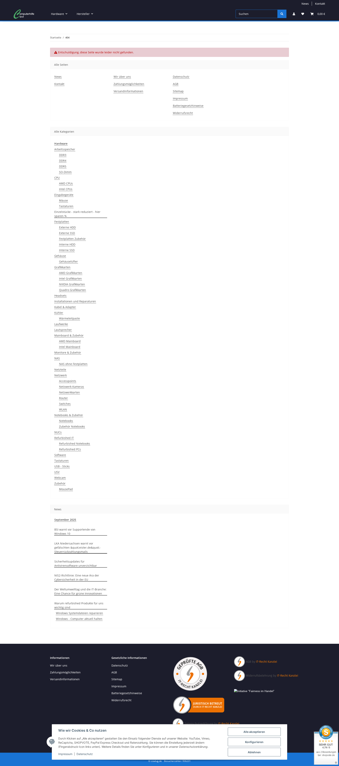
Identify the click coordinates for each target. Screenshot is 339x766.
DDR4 (62, 160)
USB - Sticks (62, 466)
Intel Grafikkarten (70, 278)
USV (56, 472)
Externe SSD (67, 233)
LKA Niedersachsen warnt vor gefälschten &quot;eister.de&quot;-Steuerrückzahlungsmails (77, 548)
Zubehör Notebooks (72, 426)
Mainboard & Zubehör (69, 335)
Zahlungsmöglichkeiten (129, 84)
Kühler (58, 313)
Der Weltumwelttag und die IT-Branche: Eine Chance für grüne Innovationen (80, 591)
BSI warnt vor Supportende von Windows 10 (74, 531)
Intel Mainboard (69, 347)
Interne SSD (67, 250)
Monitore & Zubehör (67, 352)
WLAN (63, 409)
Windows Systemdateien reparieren (79, 613)
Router (63, 398)
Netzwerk (60, 375)
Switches (65, 404)
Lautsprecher (63, 330)
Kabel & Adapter (65, 307)
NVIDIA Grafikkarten (72, 284)
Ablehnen (254, 752)
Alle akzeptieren (254, 731)
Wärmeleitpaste (69, 318)
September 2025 (65, 520)
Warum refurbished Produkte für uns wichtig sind (78, 605)
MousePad (66, 489)
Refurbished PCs (70, 449)
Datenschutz (85, 754)
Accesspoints (67, 381)
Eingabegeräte (63, 195)
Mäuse (63, 200)
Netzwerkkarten (69, 392)
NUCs (58, 432)
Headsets (60, 295)
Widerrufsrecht (183, 113)
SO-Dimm (65, 172)
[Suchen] (281, 14)
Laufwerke (61, 324)
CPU (57, 178)
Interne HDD (67, 244)
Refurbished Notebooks (74, 443)
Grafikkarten (62, 267)
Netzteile (60, 369)
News (305, 3)
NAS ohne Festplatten (73, 364)
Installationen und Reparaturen (75, 301)
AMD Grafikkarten (70, 273)
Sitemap (178, 91)
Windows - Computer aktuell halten (79, 619)
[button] (294, 14)
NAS (57, 358)
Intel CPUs (65, 189)
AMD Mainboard (70, 341)
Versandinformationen (128, 91)
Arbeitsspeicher (64, 149)
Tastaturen (66, 206)
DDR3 (62, 155)
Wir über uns (122, 76)
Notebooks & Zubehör (68, 415)
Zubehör (60, 483)
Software (60, 455)
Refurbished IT (64, 438)
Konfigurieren (254, 742)
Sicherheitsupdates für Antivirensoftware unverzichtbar (75, 563)
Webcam (60, 478)
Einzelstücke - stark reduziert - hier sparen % (77, 214)
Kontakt (320, 3)
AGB (175, 84)
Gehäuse (60, 256)
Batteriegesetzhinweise (188, 106)
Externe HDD (67, 227)
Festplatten (61, 221)
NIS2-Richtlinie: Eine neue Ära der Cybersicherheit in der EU (76, 577)
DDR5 (62, 166)
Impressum (65, 754)
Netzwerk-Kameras (71, 386)
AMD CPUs (66, 183)
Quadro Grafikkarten (72, 290)
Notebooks (66, 421)
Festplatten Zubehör (72, 239)
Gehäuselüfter (68, 261)
